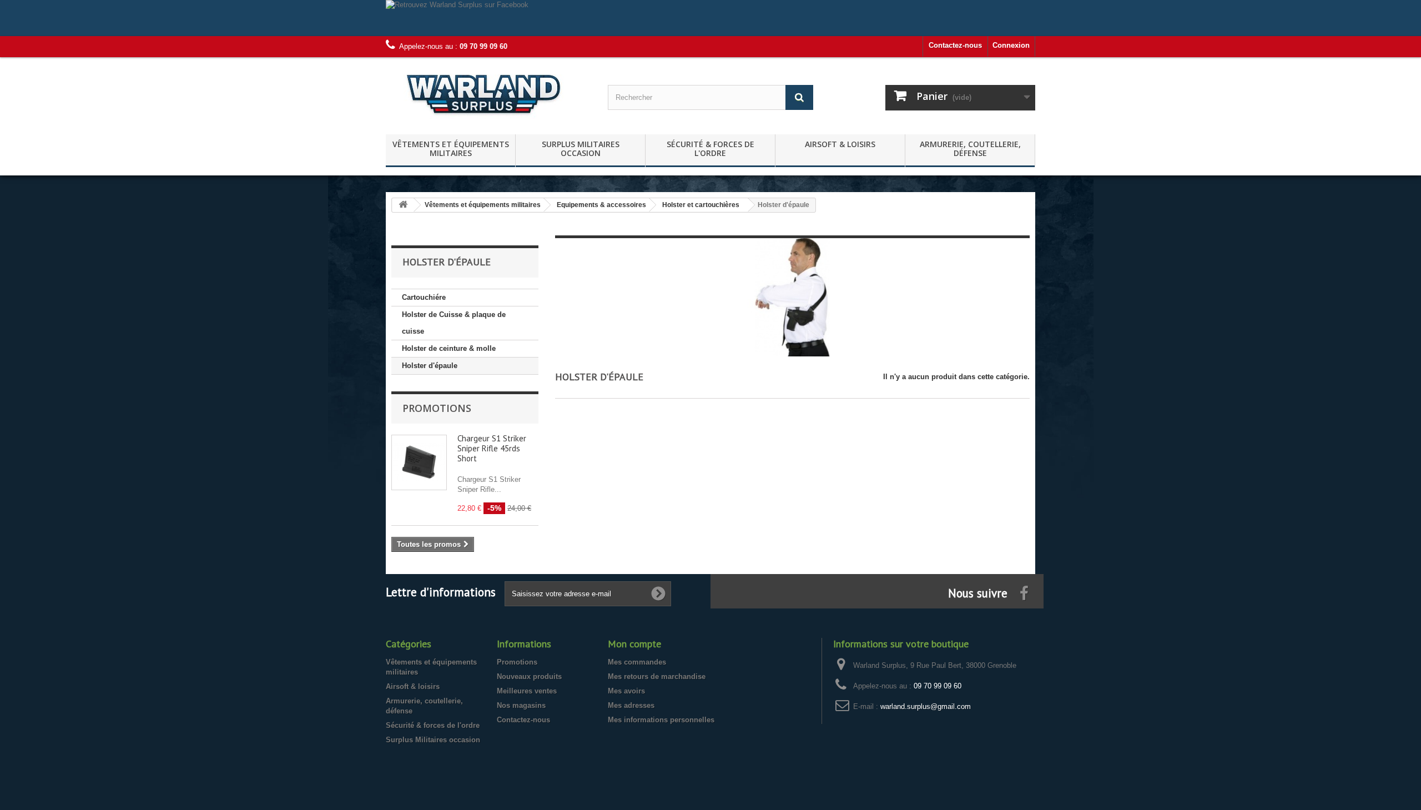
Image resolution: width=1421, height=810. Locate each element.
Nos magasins (521, 705)
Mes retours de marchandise (657, 676)
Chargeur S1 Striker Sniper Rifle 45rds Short (491, 448)
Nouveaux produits (529, 676)
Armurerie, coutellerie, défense (970, 148)
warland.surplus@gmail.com (925, 706)
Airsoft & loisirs (840, 144)
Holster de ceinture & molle (449, 348)
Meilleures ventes (527, 691)
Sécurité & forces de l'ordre (710, 148)
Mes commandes (637, 662)
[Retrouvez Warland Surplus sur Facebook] (710, 18)
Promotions (436, 408)
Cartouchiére (424, 297)
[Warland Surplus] (488, 93)
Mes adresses (631, 705)
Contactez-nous (955, 45)
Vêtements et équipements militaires (450, 148)
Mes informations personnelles (661, 720)
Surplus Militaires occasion (580, 148)
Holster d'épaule (429, 365)
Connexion (1011, 45)
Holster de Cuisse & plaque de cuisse (454, 322)
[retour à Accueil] (403, 205)
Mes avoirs (626, 691)
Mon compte (634, 643)
